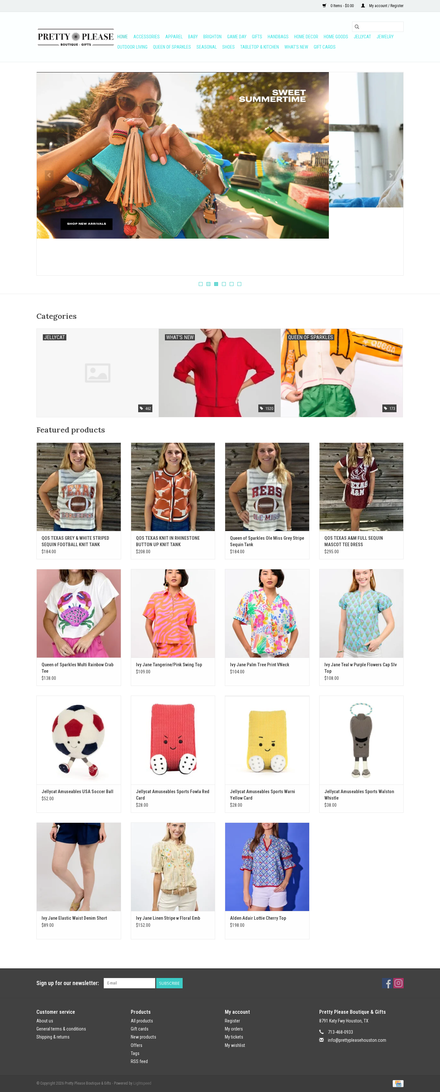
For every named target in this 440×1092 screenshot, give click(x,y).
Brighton (212, 36)
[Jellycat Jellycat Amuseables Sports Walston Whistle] (361, 740)
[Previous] (49, 175)
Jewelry (385, 36)
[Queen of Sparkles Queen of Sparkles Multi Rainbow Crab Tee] (78, 613)
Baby (193, 36)
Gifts (257, 36)
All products (142, 1020)
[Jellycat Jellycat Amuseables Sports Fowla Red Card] (173, 740)
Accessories (146, 36)
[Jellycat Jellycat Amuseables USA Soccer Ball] (78, 740)
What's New (296, 47)
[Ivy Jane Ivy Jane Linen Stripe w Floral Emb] (173, 866)
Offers (136, 1045)
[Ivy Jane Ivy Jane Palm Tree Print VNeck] (267, 613)
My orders (234, 1028)
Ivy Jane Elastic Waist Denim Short (74, 918)
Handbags (278, 36)
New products (143, 1037)
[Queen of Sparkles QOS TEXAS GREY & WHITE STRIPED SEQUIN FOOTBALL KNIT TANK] (78, 486)
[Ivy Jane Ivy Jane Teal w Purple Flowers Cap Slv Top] (361, 613)
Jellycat (362, 36)
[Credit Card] (397, 1083)
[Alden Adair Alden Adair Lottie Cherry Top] (267, 866)
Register (232, 1020)
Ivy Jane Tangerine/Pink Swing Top (169, 664)
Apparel (174, 36)
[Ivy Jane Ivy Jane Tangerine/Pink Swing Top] (173, 613)
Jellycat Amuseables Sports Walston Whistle (359, 795)
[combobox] (378, 27)
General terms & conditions (61, 1028)
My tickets (234, 1037)
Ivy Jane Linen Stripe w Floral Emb (168, 918)
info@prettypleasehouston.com (357, 1040)
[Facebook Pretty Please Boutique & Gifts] (387, 983)
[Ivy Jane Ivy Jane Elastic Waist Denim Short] (78, 866)
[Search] (357, 27)
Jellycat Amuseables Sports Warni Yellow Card (262, 795)
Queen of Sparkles (172, 47)
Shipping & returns (53, 1037)
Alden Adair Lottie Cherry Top (258, 918)
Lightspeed (142, 1083)
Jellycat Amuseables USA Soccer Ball (77, 791)
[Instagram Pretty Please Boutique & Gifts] (398, 983)
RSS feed (139, 1061)
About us (44, 1020)
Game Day (236, 36)
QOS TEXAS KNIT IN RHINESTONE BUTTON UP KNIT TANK (168, 541)
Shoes (228, 47)
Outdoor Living (132, 47)
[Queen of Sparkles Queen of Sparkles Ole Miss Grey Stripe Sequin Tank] (267, 486)
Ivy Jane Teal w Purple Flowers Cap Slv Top (360, 668)
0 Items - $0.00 (342, 6)
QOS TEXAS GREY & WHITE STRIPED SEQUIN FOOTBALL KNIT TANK (75, 541)
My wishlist (235, 1045)
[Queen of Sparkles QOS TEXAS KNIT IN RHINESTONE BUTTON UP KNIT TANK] (173, 486)
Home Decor (306, 36)
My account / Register (386, 6)
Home (122, 36)
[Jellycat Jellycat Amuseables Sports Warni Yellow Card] (267, 740)
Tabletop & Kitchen (259, 47)
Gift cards (325, 47)
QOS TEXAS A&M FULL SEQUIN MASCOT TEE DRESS (353, 541)
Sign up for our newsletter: (67, 983)
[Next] (391, 175)
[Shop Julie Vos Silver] (220, 140)
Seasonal (206, 47)
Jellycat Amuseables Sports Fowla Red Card (172, 795)
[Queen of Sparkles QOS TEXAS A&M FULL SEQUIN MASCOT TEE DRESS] (361, 486)
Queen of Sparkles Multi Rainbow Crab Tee (77, 668)
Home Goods (336, 36)
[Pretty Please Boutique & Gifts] (75, 37)
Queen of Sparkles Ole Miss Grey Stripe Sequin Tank (267, 541)
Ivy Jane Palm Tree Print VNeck (259, 664)
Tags (135, 1053)
